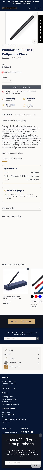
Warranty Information (9, 417)
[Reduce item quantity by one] (3, 81)
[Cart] (34, 8)
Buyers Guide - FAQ (9, 389)
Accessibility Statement (10, 404)
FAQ (34, 115)
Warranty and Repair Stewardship (14, 419)
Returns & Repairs (8, 414)
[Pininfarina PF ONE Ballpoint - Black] (15, 239)
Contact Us (6, 412)
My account (6, 422)
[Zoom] (34, 41)
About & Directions (8, 381)
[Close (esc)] (40, 435)
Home (4, 45)
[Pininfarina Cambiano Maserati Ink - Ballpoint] (15, 287)
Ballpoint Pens (12, 45)
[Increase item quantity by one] (10, 81)
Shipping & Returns (22, 115)
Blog (3, 386)
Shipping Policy (7, 397)
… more (4, 161)
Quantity (5, 77)
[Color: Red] (36, 296)
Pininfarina (19, 264)
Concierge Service (8, 384)
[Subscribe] (37, 338)
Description (7, 115)
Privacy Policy (6, 401)
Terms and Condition (9, 399)
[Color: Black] (32, 296)
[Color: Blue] (40, 296)
